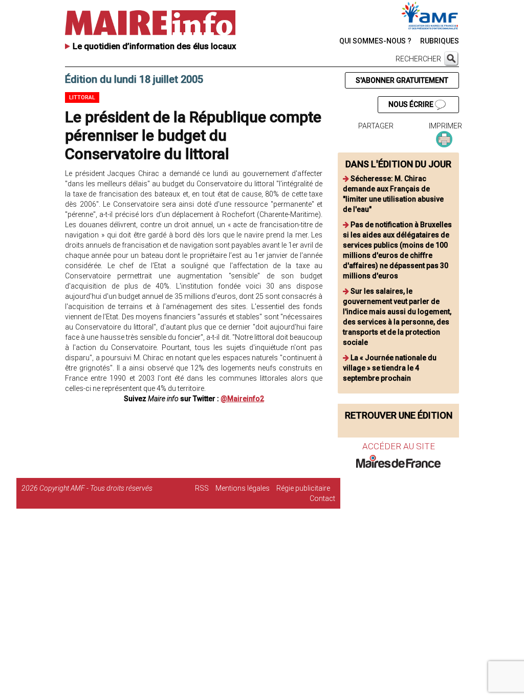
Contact (322, 498)
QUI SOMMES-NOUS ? (375, 41)
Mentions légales (242, 488)
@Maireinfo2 (242, 399)
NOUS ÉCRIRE (411, 104)
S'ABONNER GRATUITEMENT (402, 80)
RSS (202, 488)
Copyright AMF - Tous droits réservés (95, 488)
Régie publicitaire (303, 488)
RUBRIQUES (439, 41)
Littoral (82, 97)
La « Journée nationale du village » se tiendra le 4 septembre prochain (389, 368)
